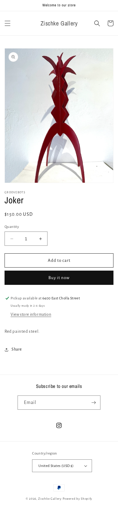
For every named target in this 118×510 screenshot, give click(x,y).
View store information (31, 314)
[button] (7, 23)
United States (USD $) (56, 466)
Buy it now (59, 277)
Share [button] (16, 349)
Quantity (12, 227)
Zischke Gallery (50, 498)
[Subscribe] (93, 402)
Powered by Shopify (78, 498)
